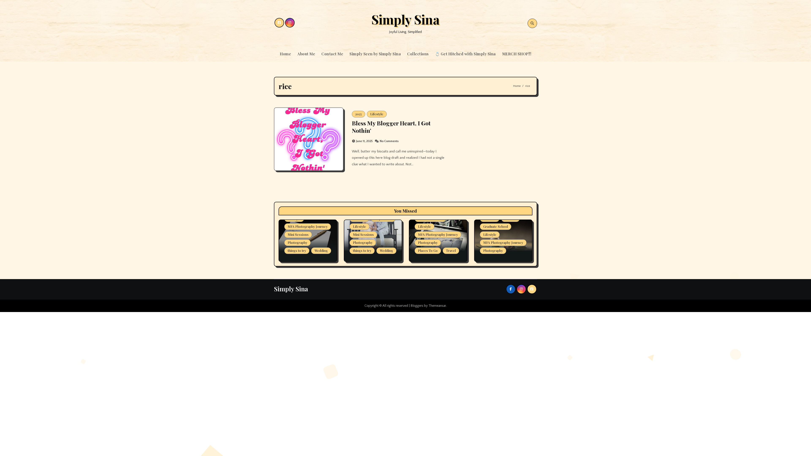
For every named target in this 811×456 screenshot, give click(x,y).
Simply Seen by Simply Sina (375, 53)
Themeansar (437, 306)
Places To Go (428, 250)
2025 (358, 114)
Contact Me (332, 53)
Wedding (321, 250)
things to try (297, 250)
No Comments (389, 141)
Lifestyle (376, 114)
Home (285, 53)
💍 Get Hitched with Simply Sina (465, 53)
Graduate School (495, 226)
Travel (451, 250)
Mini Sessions (298, 234)
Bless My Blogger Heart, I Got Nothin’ (391, 126)
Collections (418, 53)
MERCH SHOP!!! (516, 53)
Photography (297, 242)
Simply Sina (405, 19)
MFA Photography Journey (308, 226)
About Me (306, 53)
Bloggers (417, 306)
